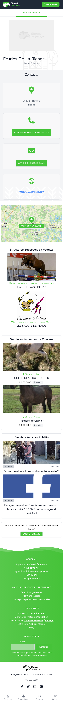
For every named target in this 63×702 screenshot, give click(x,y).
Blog (31, 627)
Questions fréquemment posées (31, 571)
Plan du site (31, 574)
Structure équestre (31, 12)
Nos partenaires (31, 578)
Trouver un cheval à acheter (31, 613)
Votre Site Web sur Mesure (31, 624)
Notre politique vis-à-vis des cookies (31, 599)
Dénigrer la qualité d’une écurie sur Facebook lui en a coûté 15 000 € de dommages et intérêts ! (31, 509)
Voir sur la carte (31, 226)
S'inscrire (43, 647)
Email (22, 641)
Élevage (49, 620)
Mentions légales (31, 596)
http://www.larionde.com (31, 191)
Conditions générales (31, 592)
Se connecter (50, 4)
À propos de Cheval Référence (31, 564)
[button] (31, 220)
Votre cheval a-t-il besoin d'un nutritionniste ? (31, 471)
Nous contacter (31, 567)
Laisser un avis (31, 534)
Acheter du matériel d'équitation (31, 617)
